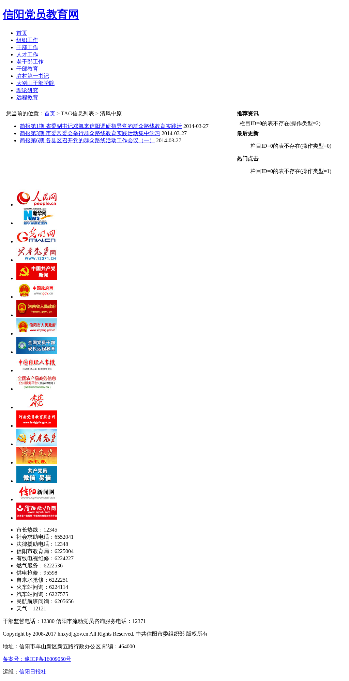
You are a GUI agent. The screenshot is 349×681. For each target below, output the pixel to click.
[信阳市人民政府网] (36, 333)
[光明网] (36, 241)
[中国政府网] (36, 297)
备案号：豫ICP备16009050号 (37, 659)
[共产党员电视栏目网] (36, 444)
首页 (21, 33)
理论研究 (27, 90)
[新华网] (36, 223)
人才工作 (27, 54)
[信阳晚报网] (36, 518)
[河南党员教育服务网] (36, 426)
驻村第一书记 (32, 76)
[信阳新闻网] (36, 499)
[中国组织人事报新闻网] (36, 370)
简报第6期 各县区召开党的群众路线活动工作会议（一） (87, 140)
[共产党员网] (36, 260)
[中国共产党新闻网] (36, 278)
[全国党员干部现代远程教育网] (36, 352)
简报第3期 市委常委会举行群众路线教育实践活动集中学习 (90, 133)
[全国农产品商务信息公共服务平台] (36, 389)
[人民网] (36, 204)
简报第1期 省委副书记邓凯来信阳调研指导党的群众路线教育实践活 (101, 126)
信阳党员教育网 (41, 14)
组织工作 (27, 40)
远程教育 (27, 97)
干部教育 (27, 69)
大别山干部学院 (35, 83)
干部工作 (27, 47)
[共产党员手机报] (36, 462)
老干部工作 (30, 61)
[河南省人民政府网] (36, 315)
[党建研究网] (36, 407)
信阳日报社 (32, 672)
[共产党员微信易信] (36, 481)
